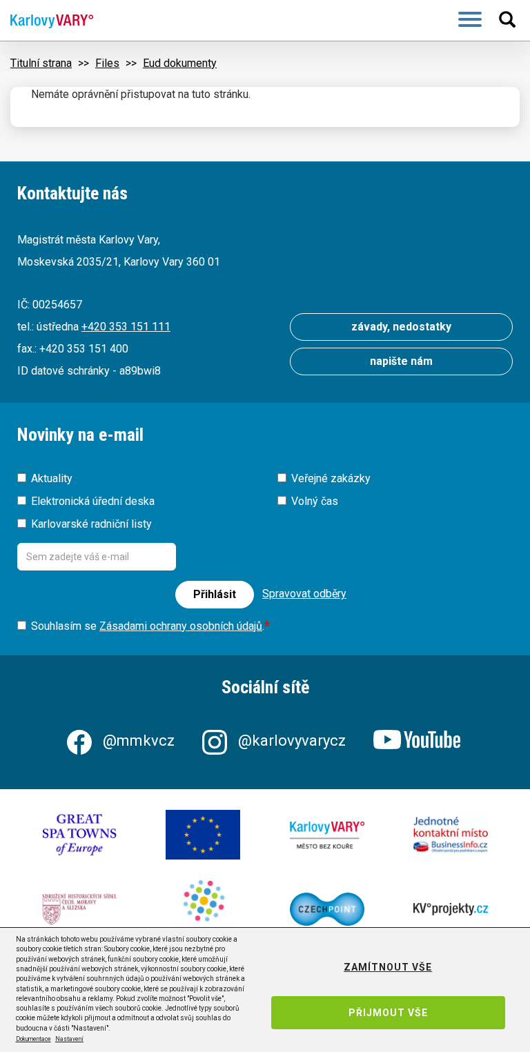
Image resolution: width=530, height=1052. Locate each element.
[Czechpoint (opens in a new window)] (327, 909)
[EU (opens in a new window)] (203, 835)
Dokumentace (33, 1038)
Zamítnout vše (388, 967)
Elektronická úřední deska (93, 501)
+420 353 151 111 (125, 326)
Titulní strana (41, 63)
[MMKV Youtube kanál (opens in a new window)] (418, 740)
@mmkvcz (139, 740)
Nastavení (69, 1038)
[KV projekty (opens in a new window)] (450, 909)
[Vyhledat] (509, 19)
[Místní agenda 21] (203, 908)
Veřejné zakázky (331, 478)
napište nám (401, 361)
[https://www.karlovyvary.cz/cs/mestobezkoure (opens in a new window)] (327, 835)
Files (107, 63)
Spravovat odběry (304, 593)
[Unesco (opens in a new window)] (79, 835)
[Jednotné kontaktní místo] (450, 835)
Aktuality (51, 478)
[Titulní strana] (46, 21)
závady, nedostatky (401, 326)
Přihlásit (214, 594)
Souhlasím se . (147, 626)
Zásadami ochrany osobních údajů (180, 626)
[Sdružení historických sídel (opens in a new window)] (79, 909)
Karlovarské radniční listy (91, 523)
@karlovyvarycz (292, 740)
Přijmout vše (388, 1012)
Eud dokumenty (180, 63)
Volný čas (314, 501)
